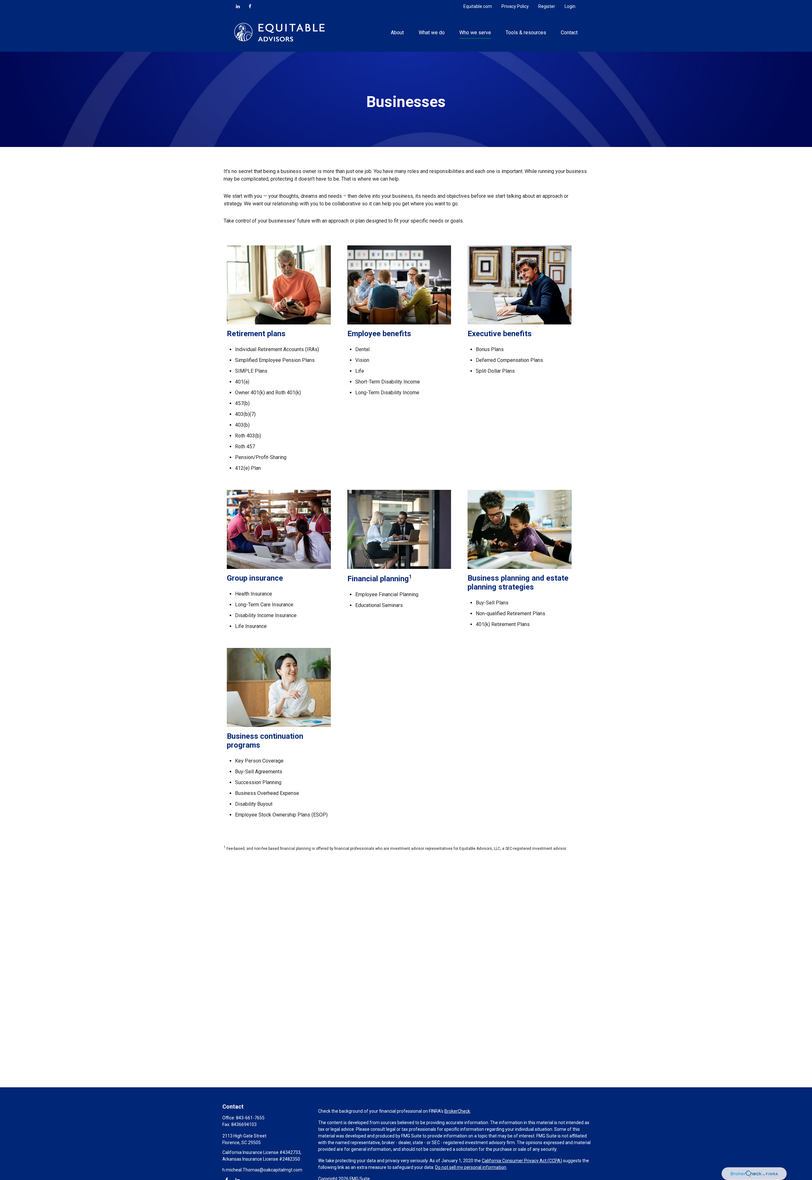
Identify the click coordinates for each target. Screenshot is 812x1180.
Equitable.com (477, 6)
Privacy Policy (515, 6)
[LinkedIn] (238, 6)
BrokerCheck (457, 1111)
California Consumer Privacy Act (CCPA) (522, 1160)
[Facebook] (250, 6)
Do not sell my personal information (470, 1167)
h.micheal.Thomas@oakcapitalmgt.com (262, 1169)
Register (546, 6)
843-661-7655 (250, 1117)
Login (570, 6)
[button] (397, 32)
